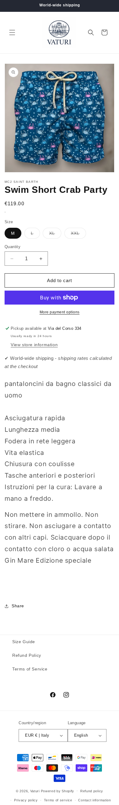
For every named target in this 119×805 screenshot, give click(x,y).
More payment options (60, 312)
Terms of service (58, 800)
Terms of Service (30, 669)
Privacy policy (26, 800)
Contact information (94, 800)
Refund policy (91, 791)
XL (55, 234)
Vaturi (35, 791)
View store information (34, 344)
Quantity (12, 246)
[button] (12, 32)
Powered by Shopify (57, 791)
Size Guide (23, 641)
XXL (78, 234)
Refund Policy (26, 655)
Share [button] (18, 605)
